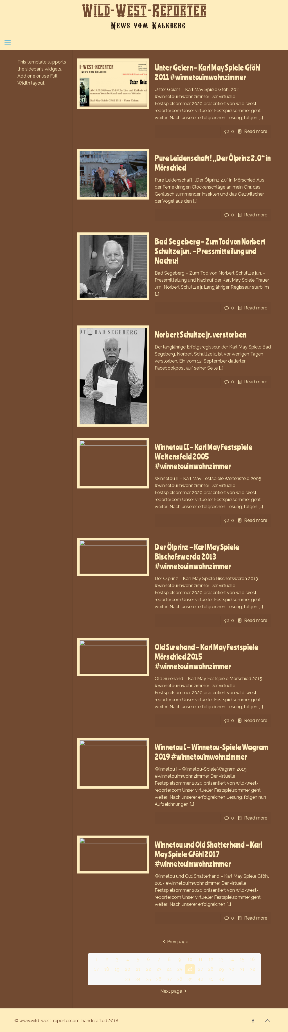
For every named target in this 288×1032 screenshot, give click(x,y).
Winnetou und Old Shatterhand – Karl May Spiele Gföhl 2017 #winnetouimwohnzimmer (208, 854)
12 (211, 959)
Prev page (177, 941)
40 (200, 979)
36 (158, 979)
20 (127, 969)
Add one (26, 76)
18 (106, 969)
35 (148, 979)
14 (231, 959)
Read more (255, 131)
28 (210, 969)
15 (242, 959)
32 (252, 969)
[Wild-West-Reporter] (144, 17)
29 (221, 969)
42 (221, 979)
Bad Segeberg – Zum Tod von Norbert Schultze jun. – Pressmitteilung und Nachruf (210, 251)
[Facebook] (253, 1020)
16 (252, 959)
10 (190, 959)
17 (96, 969)
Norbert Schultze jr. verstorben (200, 334)
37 (169, 979)
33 (127, 979)
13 (221, 959)
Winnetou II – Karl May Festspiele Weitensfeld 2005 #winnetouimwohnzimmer (204, 456)
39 (190, 979)
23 (158, 969)
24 (169, 969)
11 (200, 959)
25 (179, 969)
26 (190, 969)
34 (138, 979)
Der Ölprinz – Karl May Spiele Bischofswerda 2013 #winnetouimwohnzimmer (197, 556)
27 (200, 969)
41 (210, 979)
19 (117, 969)
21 (138, 969)
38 (179, 979)
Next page (171, 991)
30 (231, 969)
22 (148, 969)
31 (242, 969)
